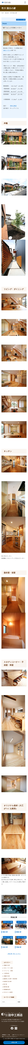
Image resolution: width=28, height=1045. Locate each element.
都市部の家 (6, 986)
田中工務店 (13, 106)
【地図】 (22, 1021)
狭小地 (5, 984)
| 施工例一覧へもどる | (14, 954)
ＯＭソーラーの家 (8, 968)
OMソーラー (6, 50)
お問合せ (13, 1042)
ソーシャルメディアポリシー (10, 1036)
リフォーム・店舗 (8, 970)
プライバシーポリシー (19, 1034)
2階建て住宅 (7, 976)
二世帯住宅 (6, 973)
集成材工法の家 (7, 981)
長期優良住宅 (7, 989)
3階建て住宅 (7, 965)
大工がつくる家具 (8, 992)
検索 (19, 1002)
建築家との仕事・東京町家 (10, 978)
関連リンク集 (6, 1034)
